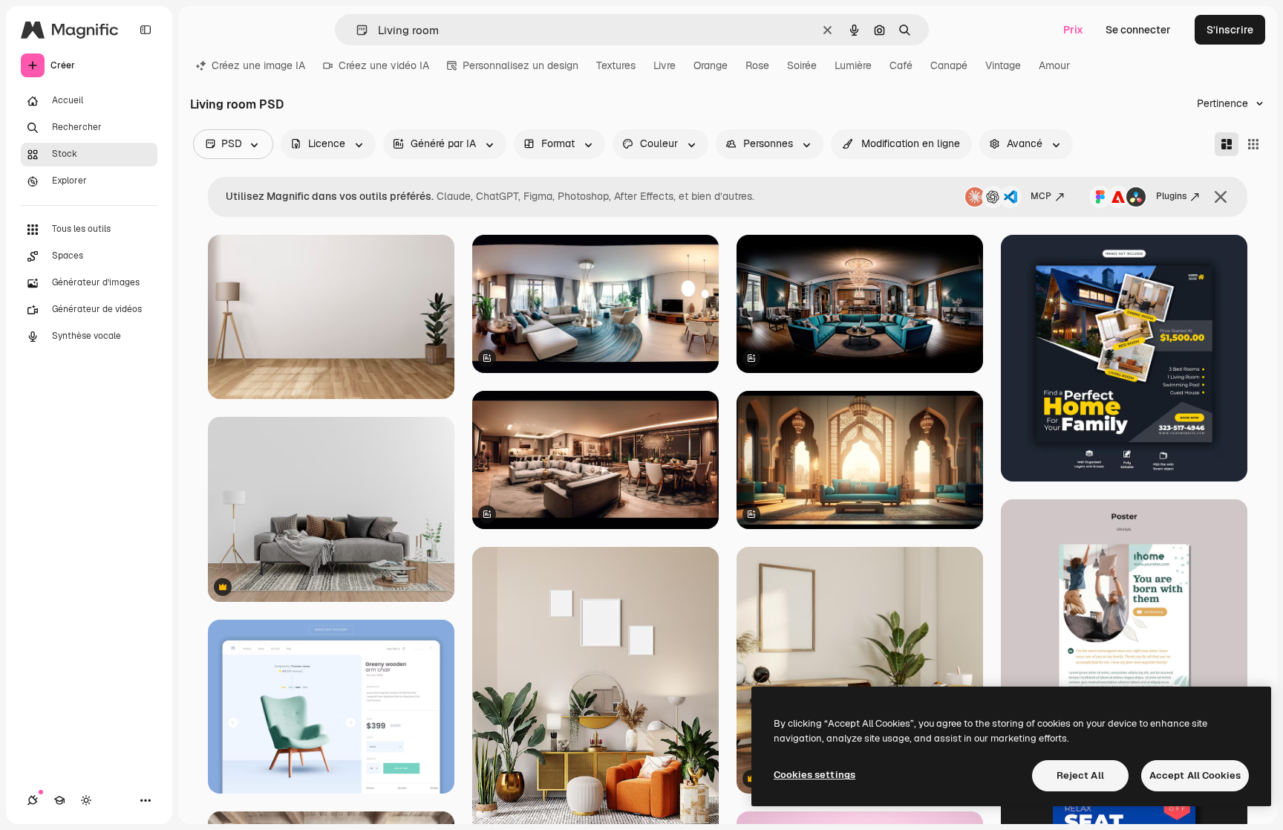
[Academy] (59, 800)
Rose (757, 65)
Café (901, 65)
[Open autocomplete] (356, 30)
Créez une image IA (258, 65)
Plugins (1171, 196)
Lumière (853, 65)
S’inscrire (1230, 29)
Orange (710, 65)
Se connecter (1138, 29)
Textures (616, 65)
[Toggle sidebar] (145, 30)
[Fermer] (1221, 197)
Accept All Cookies (1195, 775)
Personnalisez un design (520, 65)
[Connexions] (33, 800)
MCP (1041, 196)
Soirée (802, 65)
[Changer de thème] (86, 800)
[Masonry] (1226, 144)
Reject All (1080, 775)
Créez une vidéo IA (384, 65)
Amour (1054, 65)
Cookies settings (814, 774)
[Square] (1253, 144)
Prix (1073, 29)
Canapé (948, 65)
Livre (664, 65)
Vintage (1003, 65)
